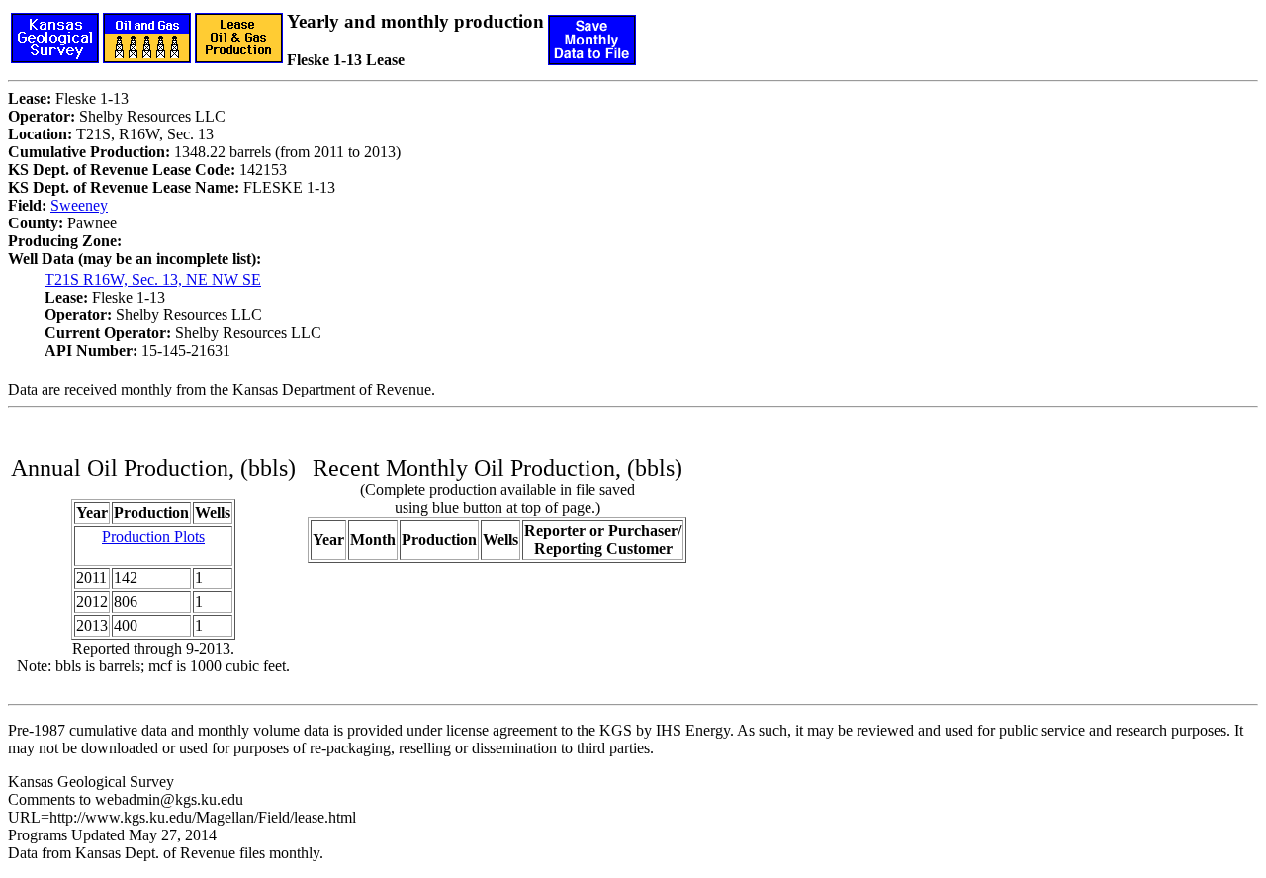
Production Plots (153, 536)
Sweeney (79, 205)
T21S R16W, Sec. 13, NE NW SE (153, 279)
